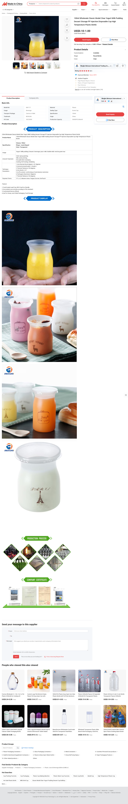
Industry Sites (76, 790)
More (3, 784)
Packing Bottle (23, 13)
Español (26, 792)
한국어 (79, 792)
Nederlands (67, 792)
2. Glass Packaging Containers (42, 751)
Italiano (55, 792)
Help (92, 9)
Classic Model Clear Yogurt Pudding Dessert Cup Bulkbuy (48, 780)
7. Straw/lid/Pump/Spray (71, 755)
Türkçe (100, 792)
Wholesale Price (67, 790)
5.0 (103, 101)
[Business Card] (123, 106)
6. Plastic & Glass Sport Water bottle (43, 755)
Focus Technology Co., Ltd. (52, 796)
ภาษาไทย (94, 792)
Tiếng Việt (106, 792)
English (20, 792)
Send (16, 656)
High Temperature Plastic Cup (106, 776)
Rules (125, 9)
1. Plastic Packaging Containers (11, 751)
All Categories (8, 9)
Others (35, 758)
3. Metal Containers (69, 751)
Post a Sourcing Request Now (54, 656)
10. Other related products (9, 758)
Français (39, 792)
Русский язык (47, 792)
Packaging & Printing (12, 13)
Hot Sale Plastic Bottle (9, 780)
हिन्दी (89, 792)
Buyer (83, 9)
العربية (74, 792)
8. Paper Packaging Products (103, 755)
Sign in (124, 5)
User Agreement (74, 796)
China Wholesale (56, 790)
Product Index (96, 790)
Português (32, 792)
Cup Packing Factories (9, 776)
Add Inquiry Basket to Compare (37, 73)
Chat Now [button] (115, 40)
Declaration (83, 796)
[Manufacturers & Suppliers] (12, 4)
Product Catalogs (28, 748)
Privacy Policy (91, 796)
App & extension (103, 9)
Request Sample (108, 44)
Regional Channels (86, 790)
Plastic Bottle (32, 13)
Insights (111, 790)
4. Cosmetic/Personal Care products (105, 751)
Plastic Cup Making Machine (41, 776)
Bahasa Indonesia (116, 792)
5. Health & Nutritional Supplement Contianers (15, 755)
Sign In (77, 89)
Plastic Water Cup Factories (61, 776)
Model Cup (91, 776)
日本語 (84, 792)
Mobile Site (104, 790)
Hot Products (18, 790)
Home (3, 13)
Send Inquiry (86, 40)
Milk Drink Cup (24, 780)
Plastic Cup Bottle (78, 776)
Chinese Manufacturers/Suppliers (41, 790)
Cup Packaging (24, 776)
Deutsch (61, 792)
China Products (27, 790)
